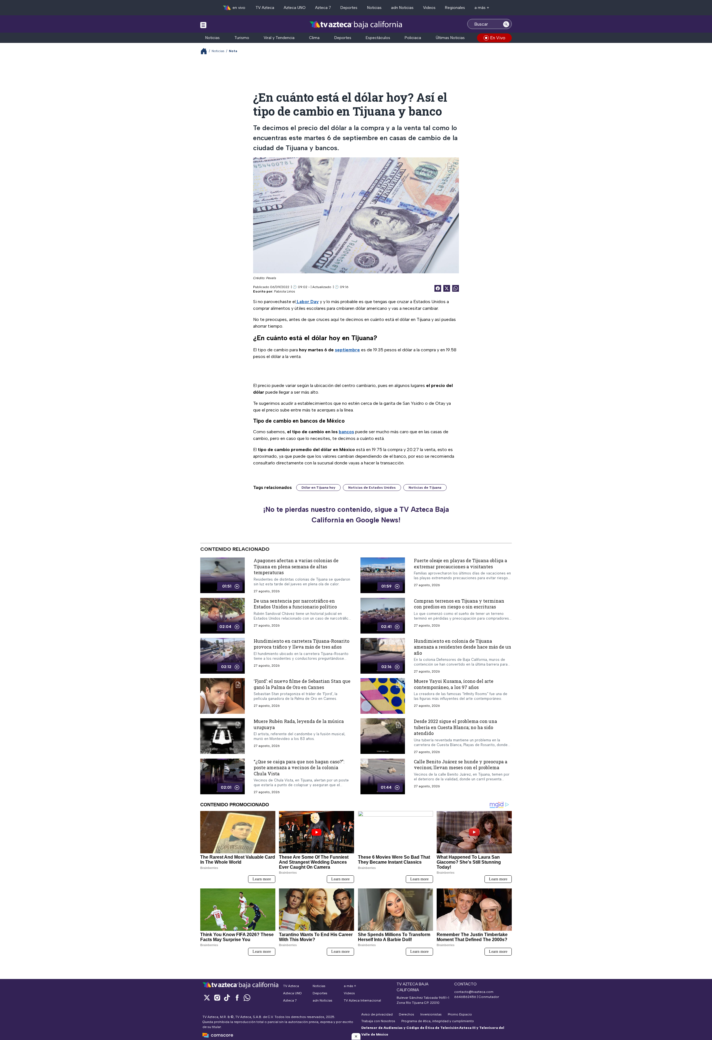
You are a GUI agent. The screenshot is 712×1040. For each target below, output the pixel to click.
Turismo (241, 37)
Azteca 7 (323, 7)
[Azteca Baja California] (356, 24)
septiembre (347, 349)
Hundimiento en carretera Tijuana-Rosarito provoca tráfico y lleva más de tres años (301, 644)
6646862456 (465, 997)
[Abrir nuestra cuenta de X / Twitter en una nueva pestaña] (207, 997)
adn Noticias (402, 7)
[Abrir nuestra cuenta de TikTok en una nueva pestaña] (227, 997)
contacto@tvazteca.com (473, 992)
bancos (346, 431)
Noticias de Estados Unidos (372, 487)
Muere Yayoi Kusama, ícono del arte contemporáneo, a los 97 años (453, 684)
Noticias (374, 7)
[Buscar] (506, 24)
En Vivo (497, 37)
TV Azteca (265, 7)
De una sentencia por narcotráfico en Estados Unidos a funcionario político (295, 604)
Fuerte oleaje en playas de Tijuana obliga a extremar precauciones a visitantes (460, 563)
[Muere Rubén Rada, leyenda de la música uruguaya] (222, 736)
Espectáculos (378, 37)
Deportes (348, 7)
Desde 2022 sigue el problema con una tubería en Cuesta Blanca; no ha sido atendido (455, 727)
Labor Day (307, 301)
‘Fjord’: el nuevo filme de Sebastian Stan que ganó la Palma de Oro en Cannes (302, 684)
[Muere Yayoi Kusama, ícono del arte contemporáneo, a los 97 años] (382, 696)
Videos (429, 7)
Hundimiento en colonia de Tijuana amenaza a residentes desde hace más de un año (462, 647)
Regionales (455, 7)
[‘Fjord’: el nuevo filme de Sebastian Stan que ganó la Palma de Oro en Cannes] (222, 696)
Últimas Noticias (450, 37)
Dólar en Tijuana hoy (318, 487)
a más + (481, 7)
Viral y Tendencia (279, 37)
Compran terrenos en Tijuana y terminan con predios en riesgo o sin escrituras (459, 604)
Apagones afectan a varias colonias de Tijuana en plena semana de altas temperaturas (296, 566)
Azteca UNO (295, 7)
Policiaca (413, 37)
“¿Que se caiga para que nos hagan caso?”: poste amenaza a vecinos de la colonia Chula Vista (299, 767)
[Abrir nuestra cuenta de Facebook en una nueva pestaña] (237, 997)
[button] (356, 1036)
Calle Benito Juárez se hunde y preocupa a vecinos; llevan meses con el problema (460, 765)
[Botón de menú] (203, 24)
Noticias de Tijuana (425, 487)
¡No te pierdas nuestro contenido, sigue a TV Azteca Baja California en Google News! (356, 514)
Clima (314, 37)
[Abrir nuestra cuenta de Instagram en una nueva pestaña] (217, 997)
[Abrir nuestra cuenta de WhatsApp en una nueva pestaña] (247, 997)
